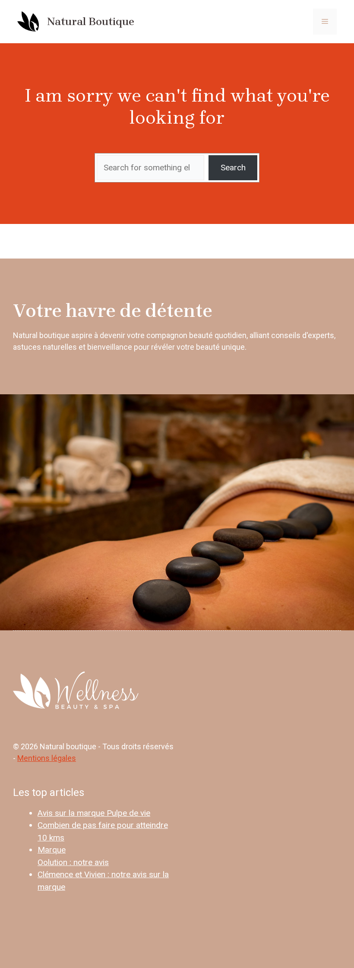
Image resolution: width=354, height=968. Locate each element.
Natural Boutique (90, 21)
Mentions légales (46, 758)
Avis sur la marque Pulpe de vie (94, 813)
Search (233, 168)
